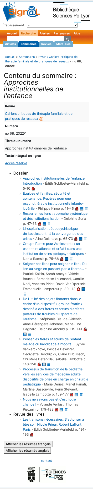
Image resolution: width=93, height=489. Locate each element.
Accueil (12, 33)
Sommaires (28, 44)
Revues (46, 44)
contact (46, 460)
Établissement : (14, 25)
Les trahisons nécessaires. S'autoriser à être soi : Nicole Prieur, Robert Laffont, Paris (53, 424)
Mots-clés (63, 44)
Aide (77, 33)
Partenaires (62, 33)
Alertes (45, 33)
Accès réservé (16, 163)
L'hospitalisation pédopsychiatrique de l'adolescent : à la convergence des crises (53, 233)
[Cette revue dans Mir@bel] (41, 118)
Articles (10, 44)
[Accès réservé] (33, 188)
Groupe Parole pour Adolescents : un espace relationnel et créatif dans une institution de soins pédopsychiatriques (53, 249)
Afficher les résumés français (28, 444)
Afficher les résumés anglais (27, 450)
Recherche (28, 33)
